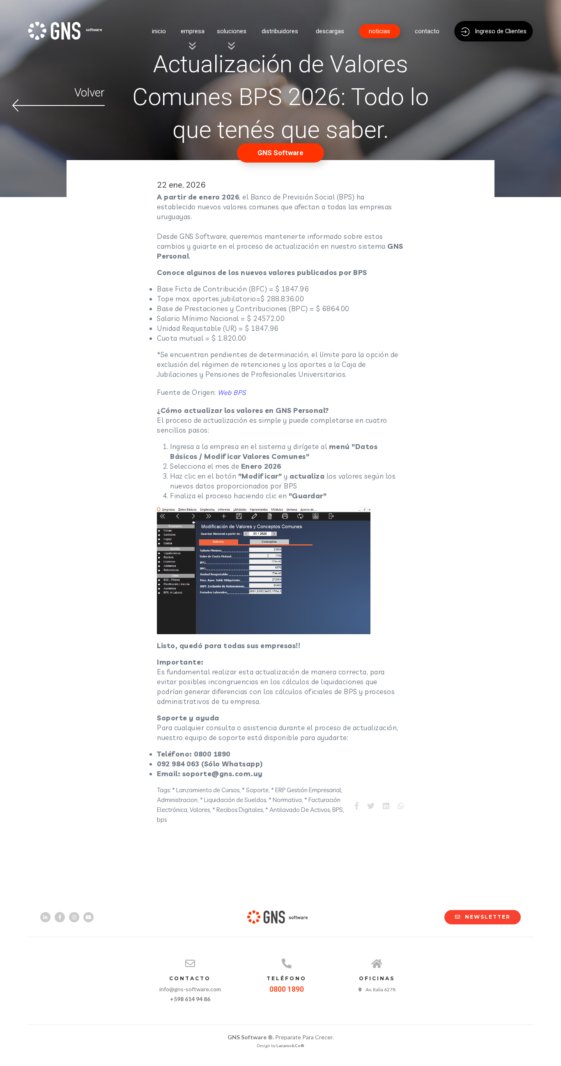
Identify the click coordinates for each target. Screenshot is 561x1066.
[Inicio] (69, 41)
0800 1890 (286, 989)
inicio (159, 31)
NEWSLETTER (487, 917)
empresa (193, 31)
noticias (379, 31)
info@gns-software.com (190, 989)
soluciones (231, 31)
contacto (427, 31)
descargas (330, 31)
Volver (89, 92)
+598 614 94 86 (190, 998)
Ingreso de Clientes (500, 31)
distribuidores (280, 31)
